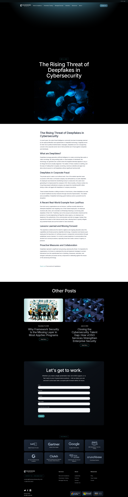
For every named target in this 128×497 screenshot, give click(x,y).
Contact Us (103, 5)
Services (61, 471)
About (76, 471)
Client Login (123, 1)
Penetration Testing (63, 478)
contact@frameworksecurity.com (33, 479)
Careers (77, 480)
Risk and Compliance (64, 475)
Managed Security (63, 480)
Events (92, 480)
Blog (92, 475)
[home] (25, 6)
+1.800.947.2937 (28, 481)
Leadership (77, 475)
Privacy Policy (27, 493)
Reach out (43, 266)
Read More (43, 339)
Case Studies (94, 478)
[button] (38, 6)
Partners (77, 478)
